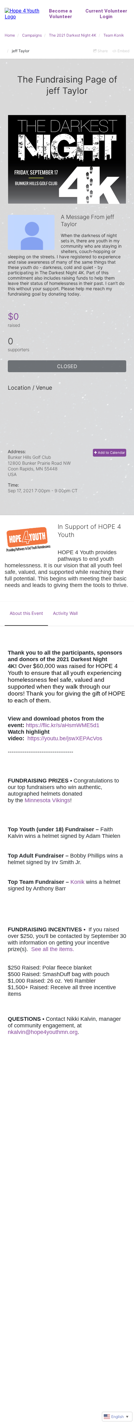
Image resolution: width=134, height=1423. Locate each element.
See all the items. (52, 949)
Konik (77, 882)
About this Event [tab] (26, 613)
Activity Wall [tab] (65, 613)
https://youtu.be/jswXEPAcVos (64, 738)
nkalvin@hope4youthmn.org (43, 1032)
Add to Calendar (111, 452)
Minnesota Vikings (47, 800)
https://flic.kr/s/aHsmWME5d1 (62, 725)
